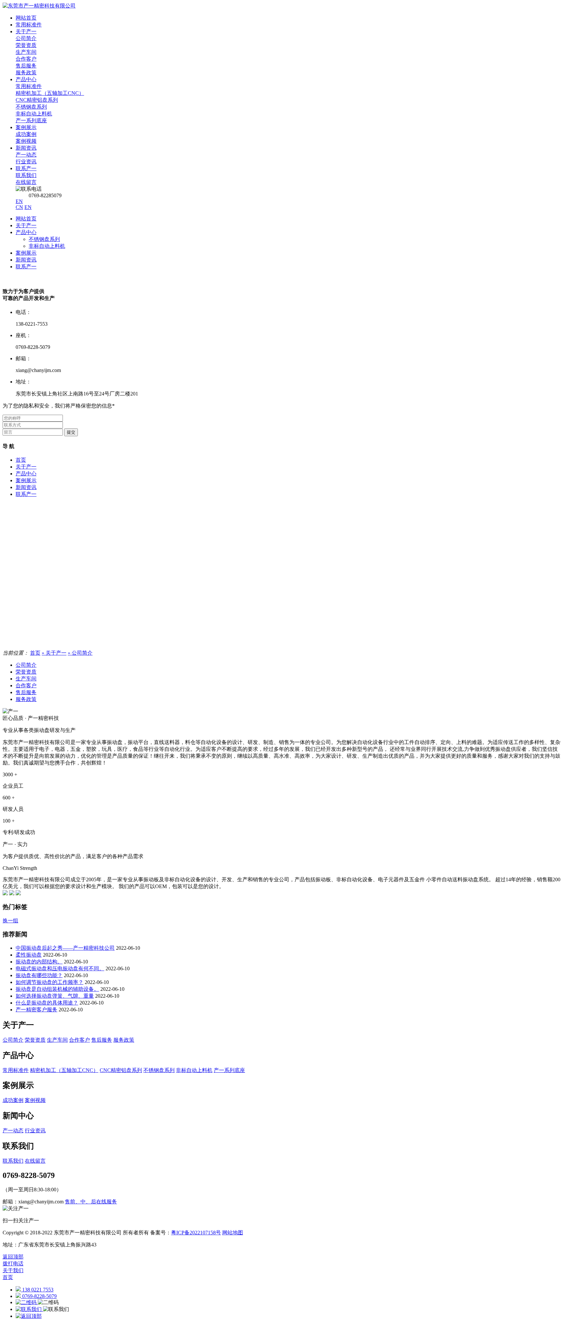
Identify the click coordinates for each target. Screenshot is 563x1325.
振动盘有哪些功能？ (39, 975)
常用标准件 (29, 24)
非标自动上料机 (47, 246)
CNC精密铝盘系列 (121, 1070)
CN (19, 207)
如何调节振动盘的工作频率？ (49, 982)
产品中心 (26, 232)
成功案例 (13, 1100)
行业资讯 (35, 1130)
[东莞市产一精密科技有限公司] (39, 5)
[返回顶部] (29, 1316)
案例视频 (35, 1100)
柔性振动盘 (29, 955)
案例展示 (26, 253)
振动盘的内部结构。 (39, 961)
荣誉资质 (26, 672)
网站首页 (26, 218)
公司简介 (26, 665)
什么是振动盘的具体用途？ (47, 1002)
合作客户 (26, 685)
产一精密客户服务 (36, 1009)
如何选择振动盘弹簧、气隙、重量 (55, 996)
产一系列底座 (229, 1070)
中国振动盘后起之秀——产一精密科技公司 (65, 948)
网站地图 (232, 1232)
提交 (71, 432)
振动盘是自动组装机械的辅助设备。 (57, 989)
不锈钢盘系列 (44, 239)
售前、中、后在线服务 (91, 1201)
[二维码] (27, 1302)
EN (19, 201)
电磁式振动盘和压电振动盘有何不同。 (60, 968)
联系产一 (26, 266)
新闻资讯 (26, 259)
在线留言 (35, 1161)
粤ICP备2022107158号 (196, 1232)
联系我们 (13, 1161)
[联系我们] (29, 1309)
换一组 (10, 920)
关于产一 (26, 225)
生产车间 (26, 678)
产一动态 (13, 1130)
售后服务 (26, 692)
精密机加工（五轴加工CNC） (64, 1070)
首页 (21, 460)
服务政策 (26, 699)
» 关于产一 (54, 653)
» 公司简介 (80, 653)
